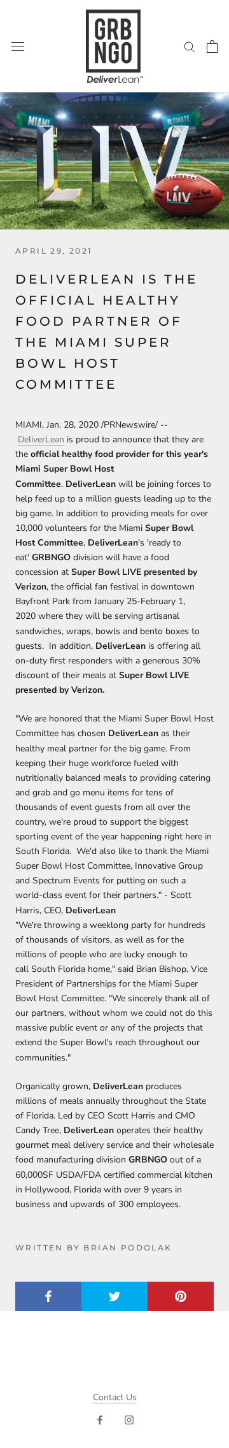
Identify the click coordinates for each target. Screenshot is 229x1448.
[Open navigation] (17, 46)
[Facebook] (99, 1419)
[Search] (189, 46)
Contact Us (115, 1397)
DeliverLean (41, 439)
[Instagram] (129, 1419)
